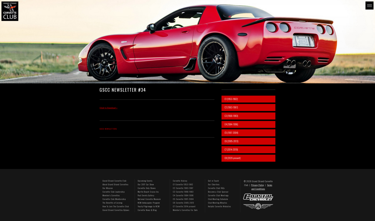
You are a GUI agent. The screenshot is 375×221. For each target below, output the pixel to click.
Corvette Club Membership (114, 199)
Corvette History (180, 180)
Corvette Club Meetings (218, 195)
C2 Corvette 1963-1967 (183, 188)
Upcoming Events (145, 180)
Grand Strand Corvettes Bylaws (116, 210)
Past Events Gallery (146, 195)
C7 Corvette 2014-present (184, 206)
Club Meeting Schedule (218, 199)
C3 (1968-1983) (231, 116)
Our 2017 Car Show (146, 184)
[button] (369, 5)
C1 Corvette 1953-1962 (183, 184)
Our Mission (108, 188)
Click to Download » (108, 107)
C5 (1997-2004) (231, 132)
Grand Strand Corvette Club (114, 180)
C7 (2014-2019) (231, 149)
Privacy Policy (257, 185)
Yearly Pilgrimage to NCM (149, 206)
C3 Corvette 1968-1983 (183, 191)
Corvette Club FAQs (216, 188)
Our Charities (214, 184)
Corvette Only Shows (147, 188)
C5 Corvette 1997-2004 (183, 199)
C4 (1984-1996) (231, 124)
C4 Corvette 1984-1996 (183, 195)
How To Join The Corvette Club (116, 206)
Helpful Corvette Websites (219, 206)
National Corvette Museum (149, 199)
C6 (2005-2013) (231, 141)
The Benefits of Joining (112, 202)
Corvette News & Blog (147, 210)
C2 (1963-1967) (231, 107)
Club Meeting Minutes (217, 202)
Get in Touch (213, 180)
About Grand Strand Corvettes (115, 184)
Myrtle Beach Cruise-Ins (148, 191)
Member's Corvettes (111, 195)
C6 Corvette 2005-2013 (183, 202)
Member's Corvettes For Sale (185, 210)
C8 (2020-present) (233, 158)
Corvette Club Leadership (114, 191)
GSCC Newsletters (108, 129)
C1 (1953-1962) (231, 99)
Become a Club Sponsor (218, 191)
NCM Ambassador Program (149, 202)
